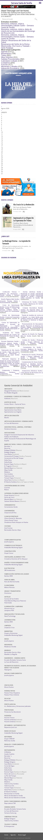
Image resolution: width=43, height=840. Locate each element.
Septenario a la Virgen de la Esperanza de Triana (23, 219)
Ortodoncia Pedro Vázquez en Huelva (16, 522)
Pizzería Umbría (9, 722)
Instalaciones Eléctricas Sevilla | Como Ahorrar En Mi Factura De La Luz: (32, 372)
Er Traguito (7, 466)
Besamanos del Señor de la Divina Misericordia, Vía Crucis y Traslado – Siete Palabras (16, 46)
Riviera (6, 490)
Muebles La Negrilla (10, 654)
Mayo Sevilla (8, 470)
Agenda (4, 52)
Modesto (7, 472)
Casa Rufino (8, 454)
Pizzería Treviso (9, 718)
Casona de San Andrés (11, 599)
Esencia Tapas (9, 464)
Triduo (3, 55)
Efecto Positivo (9, 687)
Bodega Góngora (9, 452)
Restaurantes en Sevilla (11, 794)
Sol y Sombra (8, 474)
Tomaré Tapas (9, 478)
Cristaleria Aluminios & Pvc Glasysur (16, 559)
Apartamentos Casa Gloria (12, 410)
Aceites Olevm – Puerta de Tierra (14, 404)
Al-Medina (7, 752)
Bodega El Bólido (9, 450)
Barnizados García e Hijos (12, 530)
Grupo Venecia (9, 495)
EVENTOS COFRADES (7, 200)
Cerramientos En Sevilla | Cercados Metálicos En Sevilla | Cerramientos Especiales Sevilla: (32, 349)
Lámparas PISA (9, 610)
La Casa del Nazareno (11, 423)
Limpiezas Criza (9, 628)
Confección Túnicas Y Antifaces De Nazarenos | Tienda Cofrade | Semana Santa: (9, 294)
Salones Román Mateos (11, 501)
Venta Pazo (7, 480)
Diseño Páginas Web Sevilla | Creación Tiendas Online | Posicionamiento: (9, 300)
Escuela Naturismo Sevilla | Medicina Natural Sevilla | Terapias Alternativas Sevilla (9, 343)
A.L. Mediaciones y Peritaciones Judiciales (17, 706)
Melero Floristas (9, 587)
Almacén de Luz (9, 608)
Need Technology (9, 616)
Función (4, 65)
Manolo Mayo (8, 468)
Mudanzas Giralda (10, 647)
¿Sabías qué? (5, 236)
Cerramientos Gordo (11, 507)
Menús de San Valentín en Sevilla (14, 798)
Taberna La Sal (9, 476)
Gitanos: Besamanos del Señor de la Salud (16, 41)
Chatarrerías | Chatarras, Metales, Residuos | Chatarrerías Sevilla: (9, 372)
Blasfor (6, 418)
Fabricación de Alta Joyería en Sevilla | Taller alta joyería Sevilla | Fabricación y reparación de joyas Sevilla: (9, 352)
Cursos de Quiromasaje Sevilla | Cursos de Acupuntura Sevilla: (9, 316)
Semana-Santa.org (10, 813)
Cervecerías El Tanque (11, 456)
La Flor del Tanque (10, 776)
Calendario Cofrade (9, 61)
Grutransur (7, 593)
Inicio (6, 835)
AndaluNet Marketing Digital (13, 547)
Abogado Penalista (10, 391)
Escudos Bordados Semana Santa (15, 660)
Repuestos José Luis (10, 727)
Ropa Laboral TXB (10, 803)
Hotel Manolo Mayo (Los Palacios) (15, 601)
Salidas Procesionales (10, 59)
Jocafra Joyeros (9, 542)
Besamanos (6, 53)
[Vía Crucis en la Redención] (7, 213)
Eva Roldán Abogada (10, 393)
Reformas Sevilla (9, 741)
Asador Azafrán (9, 754)
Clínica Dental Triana (11, 520)
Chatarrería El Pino (10, 513)
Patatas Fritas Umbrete (11, 695)
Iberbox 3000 (8, 576)
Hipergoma (8, 670)
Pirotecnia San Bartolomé (12, 712)
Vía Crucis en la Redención (23, 204)
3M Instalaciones (9, 570)
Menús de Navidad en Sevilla (13, 796)
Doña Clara (8, 460)
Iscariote (7, 488)
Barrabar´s (8, 446)
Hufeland (7, 398)
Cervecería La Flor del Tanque (13, 458)
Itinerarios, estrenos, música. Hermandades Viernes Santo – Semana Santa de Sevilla (17, 37)
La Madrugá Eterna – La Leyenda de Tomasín (16, 242)
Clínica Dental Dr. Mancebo (13, 518)
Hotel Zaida (8, 603)
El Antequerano (9, 826)
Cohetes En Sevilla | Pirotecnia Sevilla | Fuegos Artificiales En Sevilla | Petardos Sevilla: (32, 341)
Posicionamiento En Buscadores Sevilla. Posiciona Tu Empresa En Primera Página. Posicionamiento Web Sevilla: (32, 326)
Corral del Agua (9, 766)
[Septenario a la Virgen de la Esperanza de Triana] (7, 227)
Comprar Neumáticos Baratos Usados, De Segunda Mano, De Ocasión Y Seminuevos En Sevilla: (32, 309)
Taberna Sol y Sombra (11, 784)
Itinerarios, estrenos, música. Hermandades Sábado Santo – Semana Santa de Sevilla (17, 25)
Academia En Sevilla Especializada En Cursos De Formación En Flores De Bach (9, 334)
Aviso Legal (22, 835)
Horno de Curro (9, 497)
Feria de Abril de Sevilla (11, 582)
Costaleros (5, 63)
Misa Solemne (7, 57)
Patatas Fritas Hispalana (12, 693)
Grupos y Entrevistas (11, 633)
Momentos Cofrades (9, 67)
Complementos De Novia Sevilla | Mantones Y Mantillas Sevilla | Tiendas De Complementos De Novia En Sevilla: (32, 364)
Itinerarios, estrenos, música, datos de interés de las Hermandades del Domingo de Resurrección (18, 31)
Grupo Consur (8, 553)
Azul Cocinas (8, 528)
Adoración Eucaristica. (10, 68)
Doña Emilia (8, 462)
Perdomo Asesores (10, 429)
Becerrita (7, 448)
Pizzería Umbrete (9, 720)
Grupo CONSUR (9, 739)
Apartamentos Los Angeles (13, 412)
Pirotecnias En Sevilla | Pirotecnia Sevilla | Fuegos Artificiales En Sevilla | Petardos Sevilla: (32, 356)
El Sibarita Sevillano (10, 482)
